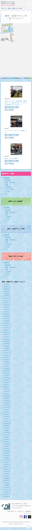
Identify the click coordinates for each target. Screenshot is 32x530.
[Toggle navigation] (29, 3)
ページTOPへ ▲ (28, 526)
